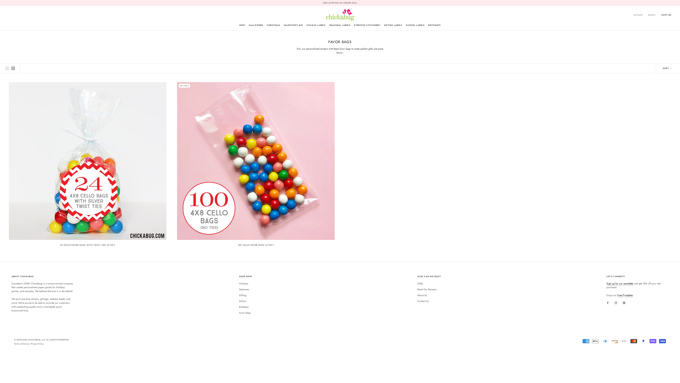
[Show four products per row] (13, 68)
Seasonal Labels (340, 25)
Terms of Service (21, 343)
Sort (666, 68)
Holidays (243, 283)
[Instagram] (616, 303)
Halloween (256, 25)
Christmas (273, 25)
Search (652, 15)
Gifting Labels (393, 25)
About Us (422, 295)
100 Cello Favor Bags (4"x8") (256, 245)
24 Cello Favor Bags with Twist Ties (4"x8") (87, 245)
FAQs (420, 283)
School (242, 301)
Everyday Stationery (367, 25)
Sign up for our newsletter (620, 283)
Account (638, 15)
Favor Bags (245, 313)
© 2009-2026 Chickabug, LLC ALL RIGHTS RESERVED (41, 339)
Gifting (242, 295)
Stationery (244, 289)
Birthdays (434, 25)
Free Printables (625, 295)
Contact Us (423, 301)
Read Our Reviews (427, 289)
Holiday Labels (316, 25)
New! (242, 25)
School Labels (415, 25)
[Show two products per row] (7, 68)
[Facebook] (608, 303)
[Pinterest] (624, 303)
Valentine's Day (293, 25)
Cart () (666, 14)
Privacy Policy (37, 343)
